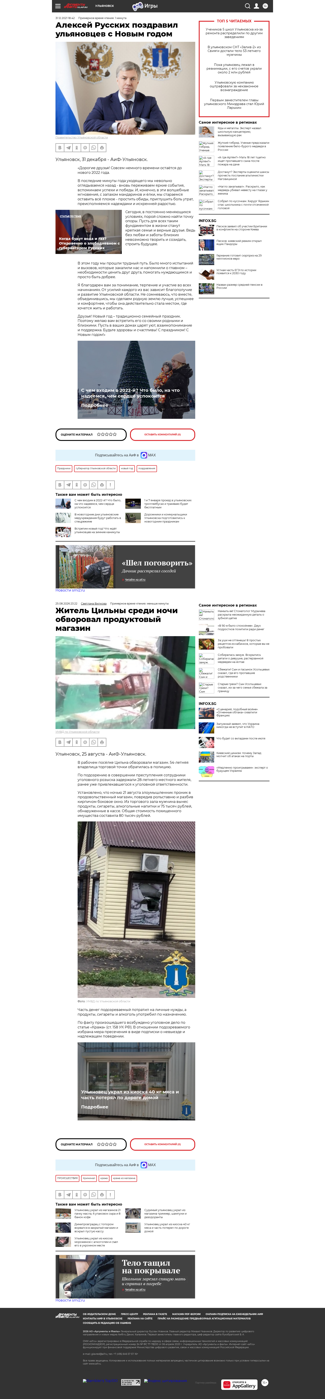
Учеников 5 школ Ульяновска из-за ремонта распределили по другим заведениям (234, 33)
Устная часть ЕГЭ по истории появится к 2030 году (236, 272)
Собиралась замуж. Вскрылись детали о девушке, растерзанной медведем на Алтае (240, 658)
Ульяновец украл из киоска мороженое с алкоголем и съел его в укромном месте (96, 1242)
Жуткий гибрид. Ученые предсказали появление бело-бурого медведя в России (243, 146)
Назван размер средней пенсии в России (239, 286)
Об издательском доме (99, 1314)
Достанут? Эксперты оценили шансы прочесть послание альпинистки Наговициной (243, 175)
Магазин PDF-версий (186, 1314)
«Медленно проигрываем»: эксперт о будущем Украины (242, 769)
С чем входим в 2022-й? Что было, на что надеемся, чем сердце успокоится (130, 393)
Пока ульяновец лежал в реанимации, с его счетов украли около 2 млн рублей (234, 68)
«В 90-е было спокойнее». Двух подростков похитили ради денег (241, 627)
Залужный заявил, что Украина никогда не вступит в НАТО (237, 725)
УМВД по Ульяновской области (77, 731)
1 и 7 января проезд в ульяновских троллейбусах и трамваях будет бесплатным (167, 504)
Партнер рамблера (205, 1382)
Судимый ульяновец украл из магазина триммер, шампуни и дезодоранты (165, 1213)
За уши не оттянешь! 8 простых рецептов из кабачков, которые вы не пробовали (243, 644)
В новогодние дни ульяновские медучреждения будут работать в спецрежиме (98, 518)
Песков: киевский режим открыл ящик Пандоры (239, 242)
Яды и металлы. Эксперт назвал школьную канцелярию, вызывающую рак (239, 131)
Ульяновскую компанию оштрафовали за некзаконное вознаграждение (234, 86)
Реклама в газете (155, 1314)
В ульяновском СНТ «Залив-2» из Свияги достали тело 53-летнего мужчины (234, 51)
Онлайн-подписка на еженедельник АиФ (234, 1314)
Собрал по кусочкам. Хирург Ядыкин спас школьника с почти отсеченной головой (243, 204)
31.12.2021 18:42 (65, 18)
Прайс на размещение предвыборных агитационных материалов (204, 1318)
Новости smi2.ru (70, 590)
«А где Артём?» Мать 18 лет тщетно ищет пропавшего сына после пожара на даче (242, 161)
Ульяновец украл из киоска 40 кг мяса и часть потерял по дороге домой (130, 1094)
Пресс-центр (129, 1314)
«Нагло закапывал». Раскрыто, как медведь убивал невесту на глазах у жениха (242, 190)
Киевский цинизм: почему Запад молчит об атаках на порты (238, 755)
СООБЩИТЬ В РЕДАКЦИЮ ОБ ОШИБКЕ (107, 1323)
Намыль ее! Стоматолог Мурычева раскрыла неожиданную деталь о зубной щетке (241, 614)
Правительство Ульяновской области (81, 137)
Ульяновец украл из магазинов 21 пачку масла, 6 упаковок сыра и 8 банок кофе (97, 1213)
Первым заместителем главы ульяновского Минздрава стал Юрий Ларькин (234, 104)
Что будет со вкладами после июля (240, 738)
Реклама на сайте (140, 1318)
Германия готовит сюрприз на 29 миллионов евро (239, 257)
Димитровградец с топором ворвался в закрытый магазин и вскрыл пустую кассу (96, 1228)
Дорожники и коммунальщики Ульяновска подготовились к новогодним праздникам (165, 518)
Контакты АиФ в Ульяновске (102, 1318)
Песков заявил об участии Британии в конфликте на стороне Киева (241, 228)
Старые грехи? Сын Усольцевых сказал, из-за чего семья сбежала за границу (242, 687)
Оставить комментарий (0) (162, 434)
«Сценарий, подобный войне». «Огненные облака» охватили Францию (237, 712)
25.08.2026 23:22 (66, 603)
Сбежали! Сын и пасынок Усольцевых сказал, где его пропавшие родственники (244, 673)
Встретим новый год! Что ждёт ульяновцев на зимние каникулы (97, 530)
